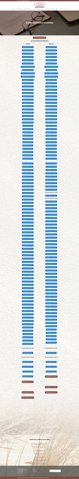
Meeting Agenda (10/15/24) (28, 183)
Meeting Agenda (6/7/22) (27, 340)
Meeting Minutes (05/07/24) (51, 204)
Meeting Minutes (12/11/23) (51, 234)
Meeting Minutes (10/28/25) (51, 112)
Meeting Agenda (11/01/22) (28, 317)
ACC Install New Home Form (39, 450)
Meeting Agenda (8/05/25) (27, 125)
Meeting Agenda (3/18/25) (27, 152)
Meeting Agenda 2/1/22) (28, 381)
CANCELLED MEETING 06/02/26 (28, 66)
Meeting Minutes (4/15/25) (51, 145)
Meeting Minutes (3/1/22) (51, 371)
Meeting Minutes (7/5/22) (51, 336)
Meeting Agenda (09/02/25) (28, 122)
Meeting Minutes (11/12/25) (51, 109)
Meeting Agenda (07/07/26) (28, 60)
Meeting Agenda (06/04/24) (28, 199)
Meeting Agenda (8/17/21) (28, 426)
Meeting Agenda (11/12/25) (28, 109)
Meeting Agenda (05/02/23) (28, 278)
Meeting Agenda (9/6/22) (27, 330)
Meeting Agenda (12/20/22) (28, 307)
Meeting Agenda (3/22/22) (28, 366)
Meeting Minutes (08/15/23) (51, 260)
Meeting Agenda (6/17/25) (27, 132)
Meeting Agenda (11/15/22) (28, 314)
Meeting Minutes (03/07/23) (51, 290)
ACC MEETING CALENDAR (39, 37)
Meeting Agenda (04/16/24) (28, 209)
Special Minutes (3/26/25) (51, 148)
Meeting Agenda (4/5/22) (27, 361)
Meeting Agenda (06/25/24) (28, 196)
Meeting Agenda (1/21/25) (28, 166)
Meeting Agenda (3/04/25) (27, 155)
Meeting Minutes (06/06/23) (51, 270)
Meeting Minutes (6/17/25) (51, 132)
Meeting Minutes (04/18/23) (51, 280)
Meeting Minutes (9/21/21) (51, 417)
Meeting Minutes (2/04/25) (51, 163)
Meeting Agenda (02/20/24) (28, 222)
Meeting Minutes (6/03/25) (51, 135)
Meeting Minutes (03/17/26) (51, 83)
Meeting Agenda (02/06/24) (28, 225)
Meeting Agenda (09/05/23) (28, 258)
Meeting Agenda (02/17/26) (28, 89)
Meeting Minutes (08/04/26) (51, 53)
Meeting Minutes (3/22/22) (51, 366)
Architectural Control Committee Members (39, 443)
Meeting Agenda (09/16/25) (28, 119)
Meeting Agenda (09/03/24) (28, 186)
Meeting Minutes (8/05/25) (51, 125)
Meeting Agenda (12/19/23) (28, 232)
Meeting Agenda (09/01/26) (28, 47)
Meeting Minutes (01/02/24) (51, 227)
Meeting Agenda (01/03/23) (28, 304)
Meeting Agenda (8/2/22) (27, 334)
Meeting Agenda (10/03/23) (28, 255)
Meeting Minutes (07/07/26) (51, 60)
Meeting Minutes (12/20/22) (51, 306)
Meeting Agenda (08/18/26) (28, 50)
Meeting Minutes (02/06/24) (51, 224)
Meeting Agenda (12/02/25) (28, 106)
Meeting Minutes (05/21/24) (51, 201)
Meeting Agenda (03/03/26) (28, 86)
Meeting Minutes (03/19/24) (51, 214)
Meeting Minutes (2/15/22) (51, 376)
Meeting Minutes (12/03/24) (51, 173)
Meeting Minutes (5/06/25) (51, 142)
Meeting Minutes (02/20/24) (51, 221)
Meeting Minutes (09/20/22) (51, 326)
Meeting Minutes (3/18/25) (51, 152)
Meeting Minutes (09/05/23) (51, 257)
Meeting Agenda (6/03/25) (27, 135)
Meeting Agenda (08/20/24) (28, 189)
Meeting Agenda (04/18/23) (28, 281)
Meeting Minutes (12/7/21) (51, 392)
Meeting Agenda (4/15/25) (27, 145)
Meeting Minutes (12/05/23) (51, 237)
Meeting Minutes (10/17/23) (51, 250)
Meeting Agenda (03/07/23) (28, 291)
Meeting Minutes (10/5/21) (51, 412)
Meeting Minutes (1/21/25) (51, 166)
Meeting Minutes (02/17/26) (51, 89)
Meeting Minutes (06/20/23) (51, 267)
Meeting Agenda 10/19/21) (28, 407)
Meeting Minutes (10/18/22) (51, 319)
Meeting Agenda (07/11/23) (28, 265)
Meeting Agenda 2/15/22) (27, 376)
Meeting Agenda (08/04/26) (28, 53)
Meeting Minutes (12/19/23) (51, 231)
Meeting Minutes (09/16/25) (51, 119)
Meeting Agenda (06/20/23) (28, 268)
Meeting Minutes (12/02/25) (51, 106)
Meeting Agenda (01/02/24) (28, 229)
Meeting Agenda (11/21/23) (28, 242)
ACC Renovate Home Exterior (39, 460)
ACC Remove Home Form (39, 453)
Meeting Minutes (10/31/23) (51, 247)
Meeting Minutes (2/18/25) (51, 158)
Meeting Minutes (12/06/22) (51, 309)
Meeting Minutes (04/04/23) (51, 283)
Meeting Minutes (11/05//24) (51, 179)
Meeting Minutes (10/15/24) (51, 183)
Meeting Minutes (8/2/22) (51, 332)
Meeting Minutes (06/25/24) (51, 195)
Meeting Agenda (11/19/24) (28, 176)
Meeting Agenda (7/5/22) (27, 337)
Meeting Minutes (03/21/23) (51, 286)
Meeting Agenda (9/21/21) (28, 417)
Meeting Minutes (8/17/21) (51, 426)
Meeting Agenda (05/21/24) (28, 202)
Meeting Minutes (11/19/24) (51, 176)
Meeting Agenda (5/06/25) (27, 142)
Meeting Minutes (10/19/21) (51, 407)
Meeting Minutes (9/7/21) (51, 421)
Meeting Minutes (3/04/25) (51, 155)
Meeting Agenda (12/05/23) (28, 238)
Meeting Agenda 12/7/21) (28, 392)
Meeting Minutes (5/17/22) (51, 342)
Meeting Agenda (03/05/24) (28, 219)
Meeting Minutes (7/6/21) (51, 435)
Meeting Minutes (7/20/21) (51, 431)
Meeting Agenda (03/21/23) (28, 288)
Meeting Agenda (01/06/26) (28, 99)
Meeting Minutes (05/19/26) (51, 70)
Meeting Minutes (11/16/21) (51, 397)
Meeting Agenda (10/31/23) (28, 248)
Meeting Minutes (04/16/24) (51, 208)
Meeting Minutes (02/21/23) (51, 293)
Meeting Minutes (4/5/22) (51, 361)
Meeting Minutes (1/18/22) (51, 387)
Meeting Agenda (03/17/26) (28, 83)
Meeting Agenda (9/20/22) (28, 327)
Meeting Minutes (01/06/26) (51, 99)
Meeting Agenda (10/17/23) (28, 252)
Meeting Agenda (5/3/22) (27, 352)
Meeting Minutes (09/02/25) (51, 122)
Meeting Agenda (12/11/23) (28, 235)
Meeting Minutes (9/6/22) (51, 329)
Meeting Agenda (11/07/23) (28, 245)
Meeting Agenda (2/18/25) (27, 158)
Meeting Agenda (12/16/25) (28, 102)
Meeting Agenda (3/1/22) (27, 371)
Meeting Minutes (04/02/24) (51, 211)
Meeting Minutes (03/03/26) (51, 86)
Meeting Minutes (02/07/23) (51, 296)
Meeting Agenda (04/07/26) (28, 79)
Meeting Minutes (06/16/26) (51, 63)
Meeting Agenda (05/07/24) (28, 206)
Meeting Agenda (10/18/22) (28, 320)
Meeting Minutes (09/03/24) (51, 186)
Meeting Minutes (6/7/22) (51, 339)
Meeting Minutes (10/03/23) (51, 254)
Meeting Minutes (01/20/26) (51, 96)
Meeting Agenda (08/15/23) (28, 261)
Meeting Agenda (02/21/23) (28, 294)
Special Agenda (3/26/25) (27, 148)
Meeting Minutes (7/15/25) (51, 129)
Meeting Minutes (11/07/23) (51, 244)
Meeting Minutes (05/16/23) (51, 273)
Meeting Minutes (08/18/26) (51, 50)
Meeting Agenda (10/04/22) (28, 324)
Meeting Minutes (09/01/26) (51, 47)
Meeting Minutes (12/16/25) (51, 102)
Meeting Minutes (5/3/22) (51, 352)
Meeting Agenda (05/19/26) (28, 70)
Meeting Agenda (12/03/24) (28, 173)
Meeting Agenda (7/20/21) (28, 431)
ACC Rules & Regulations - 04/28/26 (39, 463)
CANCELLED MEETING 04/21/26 (28, 76)
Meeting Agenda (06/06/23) (28, 271)
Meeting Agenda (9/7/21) (27, 421)
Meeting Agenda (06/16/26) (28, 63)
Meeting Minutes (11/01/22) (51, 316)
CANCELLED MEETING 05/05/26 (28, 73)
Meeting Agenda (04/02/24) (28, 212)
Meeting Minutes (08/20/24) (51, 189)
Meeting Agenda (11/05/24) (28, 179)
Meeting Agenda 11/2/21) (27, 402)
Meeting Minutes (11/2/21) (51, 402)
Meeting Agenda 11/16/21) (27, 397)
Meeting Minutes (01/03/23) (51, 303)
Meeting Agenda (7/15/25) (27, 129)
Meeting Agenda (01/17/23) (28, 301)
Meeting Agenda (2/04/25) (28, 163)
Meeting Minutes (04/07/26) (51, 79)
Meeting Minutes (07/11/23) (51, 263)
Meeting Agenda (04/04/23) (28, 284)
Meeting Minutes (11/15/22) (51, 313)
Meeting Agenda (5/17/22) (28, 343)
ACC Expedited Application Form (39, 447)
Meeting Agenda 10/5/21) (27, 412)
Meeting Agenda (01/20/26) (28, 96)
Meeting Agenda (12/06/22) (28, 311)
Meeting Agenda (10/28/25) (28, 112)
